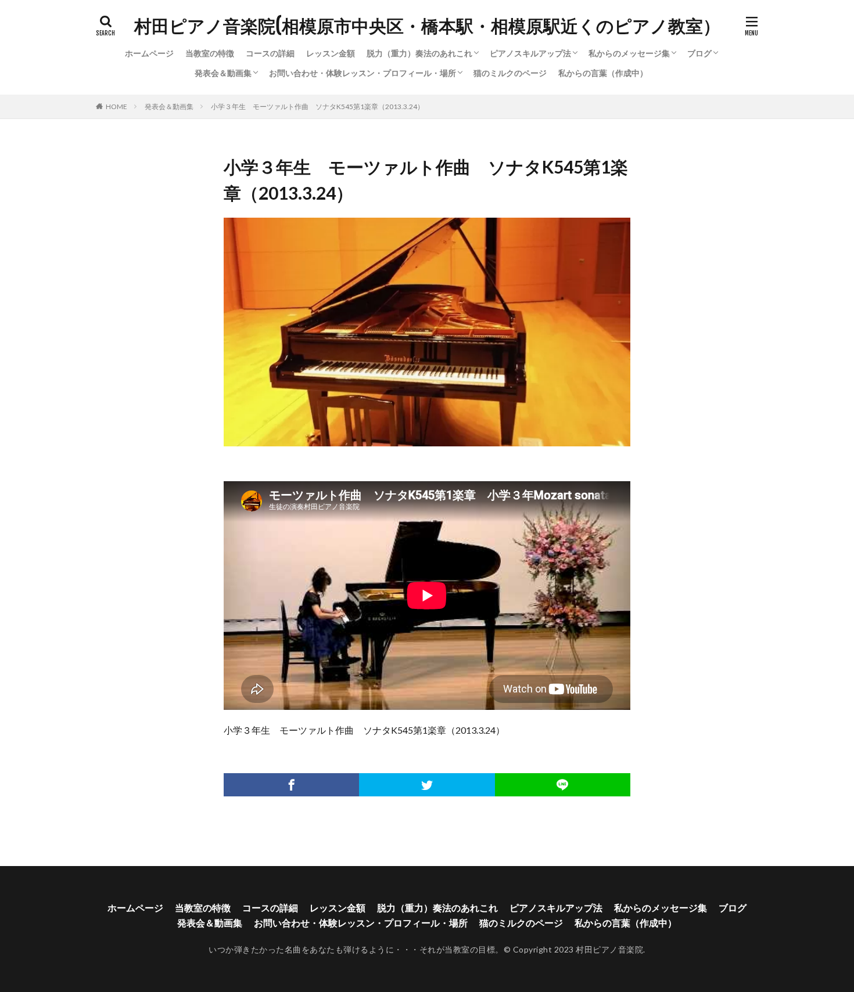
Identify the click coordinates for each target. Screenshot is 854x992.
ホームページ (149, 53)
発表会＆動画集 (223, 73)
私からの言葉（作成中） (603, 73)
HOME (116, 106)
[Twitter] (426, 784)
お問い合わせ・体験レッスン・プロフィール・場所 (362, 73)
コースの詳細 (270, 53)
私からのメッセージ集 (629, 53)
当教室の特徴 (209, 53)
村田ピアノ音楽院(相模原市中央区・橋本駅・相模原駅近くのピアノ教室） (427, 26)
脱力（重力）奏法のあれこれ (419, 53)
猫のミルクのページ (510, 73)
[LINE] (562, 784)
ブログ (699, 53)
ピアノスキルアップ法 (530, 53)
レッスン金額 (330, 53)
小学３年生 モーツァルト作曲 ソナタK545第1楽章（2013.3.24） (317, 106)
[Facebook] (291, 784)
